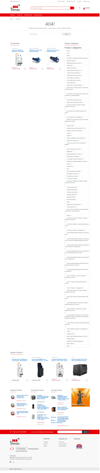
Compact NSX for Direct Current (74, 75)
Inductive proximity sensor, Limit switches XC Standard (75, 143)
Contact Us (19, 15)
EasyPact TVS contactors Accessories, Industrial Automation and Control (76, 120)
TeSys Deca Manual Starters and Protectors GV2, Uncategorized (77, 270)
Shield (68, 215)
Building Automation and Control (74, 63)
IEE (11, 469)
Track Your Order (71, 1)
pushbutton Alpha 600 (72, 194)
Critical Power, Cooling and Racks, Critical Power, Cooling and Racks (76, 88)
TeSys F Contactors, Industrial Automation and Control (76, 282)
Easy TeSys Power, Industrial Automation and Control (75, 111)
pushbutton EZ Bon (71, 197)
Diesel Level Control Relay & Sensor (75, 102)
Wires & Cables (70, 343)
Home (11, 19)
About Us (13, 15)
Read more (67, 380)
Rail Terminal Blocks (71, 199)
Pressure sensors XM (71, 187)
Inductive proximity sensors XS (73, 149)
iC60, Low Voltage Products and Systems (76, 138)
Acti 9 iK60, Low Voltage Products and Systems (77, 58)
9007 (68, 53)
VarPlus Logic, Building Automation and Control (77, 336)
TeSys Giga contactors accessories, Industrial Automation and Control (76, 291)
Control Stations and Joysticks (73, 80)
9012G (68, 55)
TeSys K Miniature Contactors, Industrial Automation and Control (77, 323)
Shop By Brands (28, 15)
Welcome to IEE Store (14, 1)
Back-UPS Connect (71, 60)
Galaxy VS (69, 135)
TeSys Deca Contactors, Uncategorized (75, 230)
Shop (80, 1)
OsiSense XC (70, 166)
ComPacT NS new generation (73, 72)
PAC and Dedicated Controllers (73, 171)
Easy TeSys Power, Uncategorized (74, 117)
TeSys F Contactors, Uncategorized (75, 288)
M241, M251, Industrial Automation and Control (77, 161)
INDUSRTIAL (69, 151)
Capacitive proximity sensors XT (74, 70)
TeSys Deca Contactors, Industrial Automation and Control (77, 225)
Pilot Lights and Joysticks (72, 176)
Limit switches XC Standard (73, 156)
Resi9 (68, 202)
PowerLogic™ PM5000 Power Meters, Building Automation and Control (76, 181)
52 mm (68, 50)
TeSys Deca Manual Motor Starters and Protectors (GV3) (77, 233)
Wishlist (45, 446)
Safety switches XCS (71, 206)
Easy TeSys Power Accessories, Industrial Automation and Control (75, 105)
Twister (68, 331)
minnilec (68, 163)
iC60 (13, 357)
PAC (68, 168)
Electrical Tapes (70, 125)
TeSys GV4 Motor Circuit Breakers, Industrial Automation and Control (75, 309)
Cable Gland (69, 65)
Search (66, 34)
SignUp (85, 431)
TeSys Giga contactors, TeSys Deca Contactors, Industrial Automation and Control (76, 303)
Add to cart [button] (25, 69)
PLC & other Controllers (72, 178)
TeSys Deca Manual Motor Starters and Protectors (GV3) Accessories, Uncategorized (77, 245)
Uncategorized (15, 48)
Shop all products (38, 15)
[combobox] (50, 8)
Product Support (62, 446)
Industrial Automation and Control (74, 154)
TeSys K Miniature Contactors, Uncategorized (77, 328)
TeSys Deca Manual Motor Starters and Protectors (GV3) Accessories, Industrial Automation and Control (77, 239)
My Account (87, 1)
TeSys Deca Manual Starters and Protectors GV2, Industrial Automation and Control (76, 264)
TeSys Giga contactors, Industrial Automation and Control (76, 297)
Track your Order (63, 444)
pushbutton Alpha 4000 (72, 192)
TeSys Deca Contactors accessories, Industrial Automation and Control (76, 218)
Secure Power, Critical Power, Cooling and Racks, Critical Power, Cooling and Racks (77, 210)
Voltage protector (71, 338)
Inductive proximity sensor (72, 140)
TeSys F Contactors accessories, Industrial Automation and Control (75, 276)
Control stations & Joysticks (73, 77)
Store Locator (62, 1)
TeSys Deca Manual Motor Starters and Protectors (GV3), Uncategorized (77, 258)
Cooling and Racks (71, 82)
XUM (68, 346)
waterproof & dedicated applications (75, 341)
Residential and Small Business (73, 204)
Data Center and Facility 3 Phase (74, 100)
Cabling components (71, 68)
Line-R (72, 357)
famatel (30, 48)
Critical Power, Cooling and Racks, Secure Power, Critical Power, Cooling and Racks (77, 94)
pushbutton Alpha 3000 (72, 189)
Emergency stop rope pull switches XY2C (76, 128)
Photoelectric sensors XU (72, 173)
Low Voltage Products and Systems (74, 159)
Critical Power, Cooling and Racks (74, 85)
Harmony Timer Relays (36, 357)
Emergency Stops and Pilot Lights (74, 130)
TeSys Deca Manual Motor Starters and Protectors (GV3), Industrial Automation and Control (77, 252)
